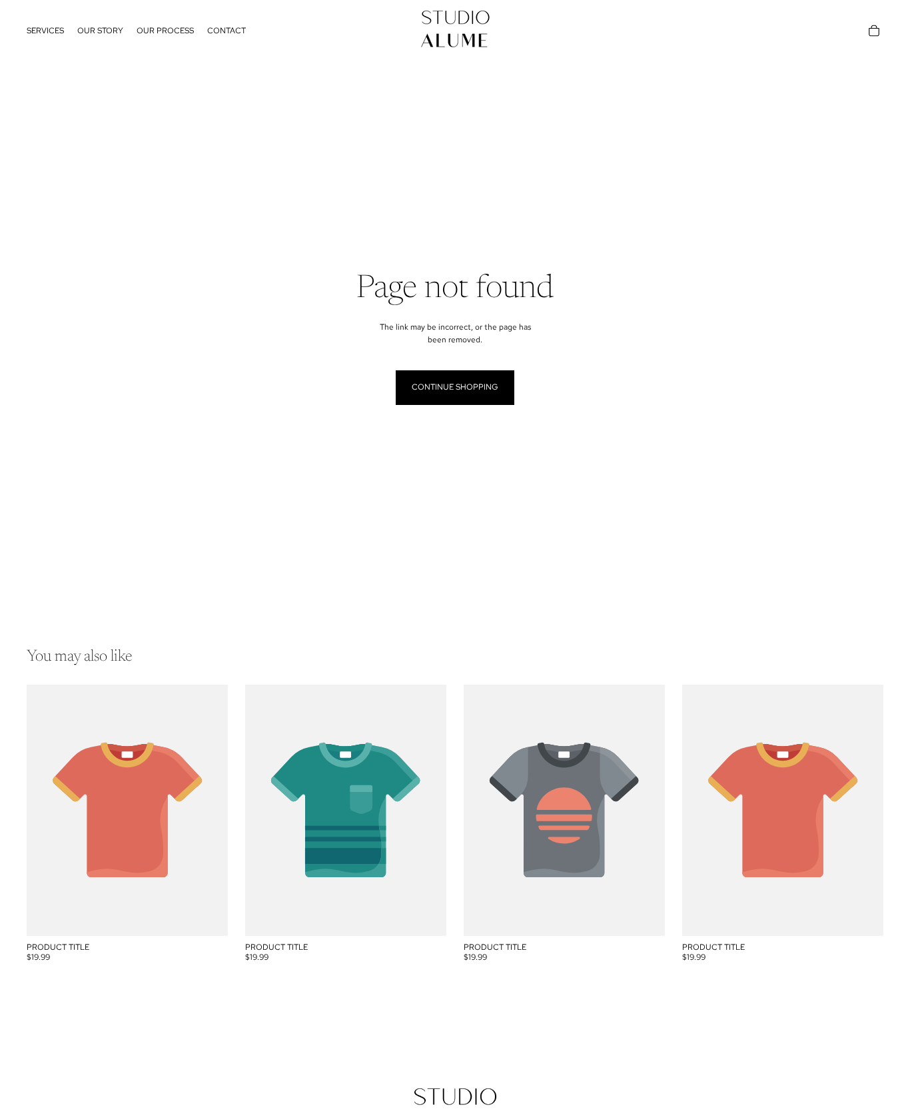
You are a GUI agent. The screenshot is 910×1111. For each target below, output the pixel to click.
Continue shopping (455, 387)
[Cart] (874, 30)
